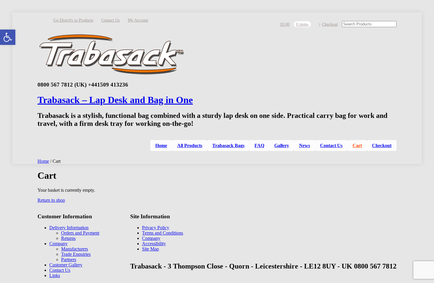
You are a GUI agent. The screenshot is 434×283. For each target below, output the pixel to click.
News (304, 145)
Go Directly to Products (73, 20)
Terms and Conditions (162, 232)
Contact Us (110, 20)
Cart (357, 145)
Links (54, 275)
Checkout (330, 24)
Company (58, 243)
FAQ (259, 145)
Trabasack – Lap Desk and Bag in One (115, 100)
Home (161, 145)
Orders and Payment (80, 232)
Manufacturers (74, 248)
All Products (189, 145)
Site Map (150, 248)
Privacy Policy (155, 227)
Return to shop (51, 200)
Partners (68, 259)
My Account (138, 20)
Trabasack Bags (228, 145)
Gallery (281, 145)
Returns (68, 238)
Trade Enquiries (76, 254)
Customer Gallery (65, 264)
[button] (7, 37)
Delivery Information (69, 227)
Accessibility (154, 243)
